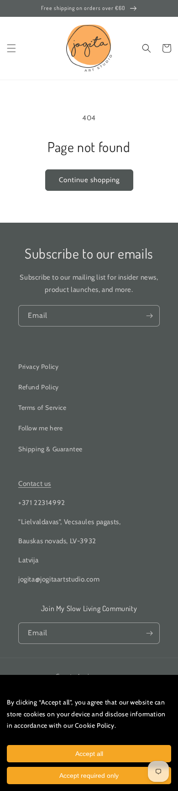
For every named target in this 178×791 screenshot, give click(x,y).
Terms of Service (42, 407)
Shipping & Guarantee (50, 449)
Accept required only (89, 775)
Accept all (89, 753)
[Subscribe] (149, 316)
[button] (11, 48)
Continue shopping (89, 180)
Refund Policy (38, 387)
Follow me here (40, 428)
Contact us (34, 484)
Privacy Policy (38, 366)
